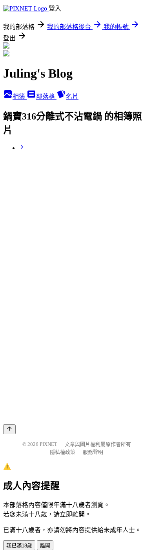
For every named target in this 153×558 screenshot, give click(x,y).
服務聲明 (93, 452)
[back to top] (9, 429)
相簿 (20, 96)
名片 (72, 96)
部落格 (46, 96)
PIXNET (48, 444)
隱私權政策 (62, 452)
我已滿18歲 (19, 546)
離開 (45, 546)
